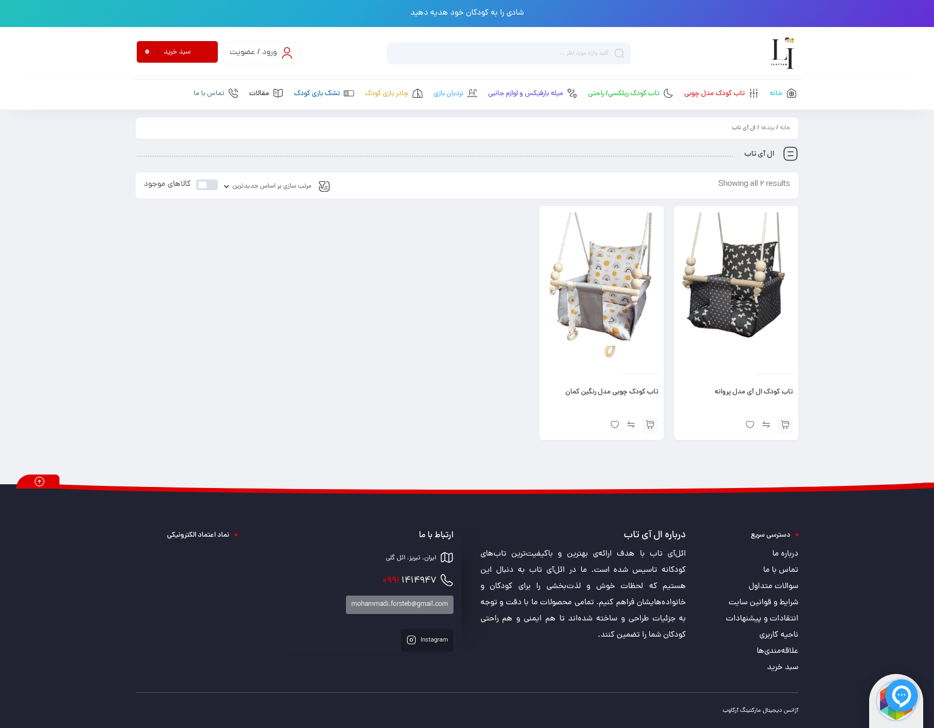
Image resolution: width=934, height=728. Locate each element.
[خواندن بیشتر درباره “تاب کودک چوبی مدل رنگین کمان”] (650, 425)
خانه (785, 128)
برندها (768, 128)
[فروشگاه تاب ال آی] (782, 53)
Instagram (433, 640)
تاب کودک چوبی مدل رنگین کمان (611, 392)
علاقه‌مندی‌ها (777, 651)
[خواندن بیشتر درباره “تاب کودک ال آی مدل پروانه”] (785, 425)
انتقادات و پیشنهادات (762, 619)
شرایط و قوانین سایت (763, 603)
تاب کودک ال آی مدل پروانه (754, 392)
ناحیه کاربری (778, 635)
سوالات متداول (773, 586)
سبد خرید (782, 668)
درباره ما (785, 554)
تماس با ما (780, 570)
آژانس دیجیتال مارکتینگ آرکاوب (760, 710)
